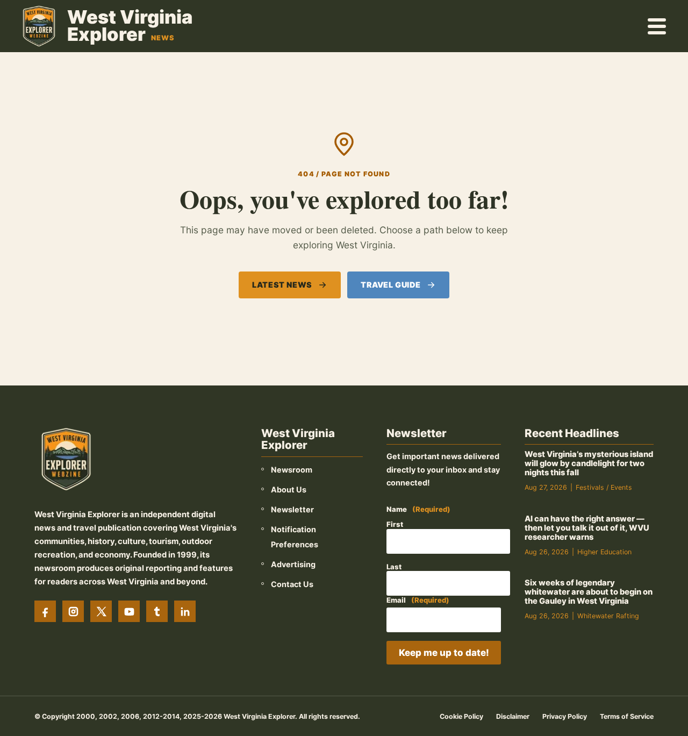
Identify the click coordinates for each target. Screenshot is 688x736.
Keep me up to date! (444, 652)
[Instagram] (73, 611)
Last (394, 566)
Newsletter (292, 509)
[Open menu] (657, 26)
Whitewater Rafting (608, 616)
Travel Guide (391, 284)
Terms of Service (627, 716)
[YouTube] (129, 611)
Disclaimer (512, 716)
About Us (288, 489)
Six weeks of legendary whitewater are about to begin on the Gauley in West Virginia (589, 592)
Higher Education (604, 552)
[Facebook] (45, 611)
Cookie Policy (461, 716)
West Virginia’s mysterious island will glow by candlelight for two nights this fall (589, 463)
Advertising (293, 564)
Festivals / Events (604, 487)
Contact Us (292, 584)
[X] (101, 611)
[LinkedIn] (185, 611)
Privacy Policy (564, 716)
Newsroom (291, 469)
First (394, 524)
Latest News (282, 284)
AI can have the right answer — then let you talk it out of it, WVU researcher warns (587, 528)
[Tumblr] (157, 611)
